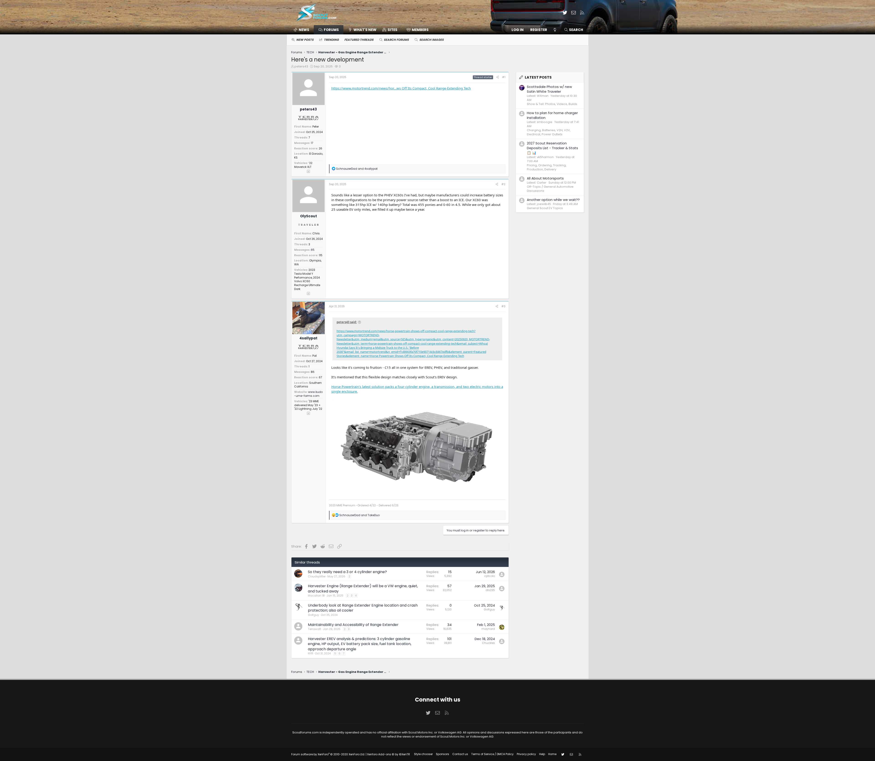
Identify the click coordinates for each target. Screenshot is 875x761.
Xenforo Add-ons (388, 754)
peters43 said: (347, 322)
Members (420, 29)
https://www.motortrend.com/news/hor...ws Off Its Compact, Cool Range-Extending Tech (401, 88)
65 (312, 250)
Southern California (308, 385)
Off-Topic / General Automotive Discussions (550, 188)
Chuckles (488, 643)
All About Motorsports (545, 178)
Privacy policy (526, 754)
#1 (503, 77)
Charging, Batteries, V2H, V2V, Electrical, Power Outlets (549, 132)
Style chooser (423, 754)
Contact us (460, 754)
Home (552, 754)
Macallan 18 (316, 595)
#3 (503, 306)
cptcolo (489, 576)
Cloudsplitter (317, 576)
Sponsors (442, 754)
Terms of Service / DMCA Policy (492, 754)
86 (312, 372)
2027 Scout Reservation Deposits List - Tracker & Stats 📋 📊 (552, 148)
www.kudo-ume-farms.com (308, 394)
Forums (331, 29)
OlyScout (308, 216)
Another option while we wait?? (553, 199)
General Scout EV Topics (545, 208)
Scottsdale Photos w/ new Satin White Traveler (549, 89)
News (304, 29)
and (357, 169)
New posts (305, 40)
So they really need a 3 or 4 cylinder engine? (347, 571)
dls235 (490, 590)
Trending (331, 40)
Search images (431, 40)
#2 (503, 184)
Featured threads (358, 40)
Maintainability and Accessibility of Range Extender (353, 624)
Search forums (396, 40)
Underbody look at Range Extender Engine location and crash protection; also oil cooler (363, 608)
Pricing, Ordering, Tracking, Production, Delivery (546, 167)
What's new (364, 29)
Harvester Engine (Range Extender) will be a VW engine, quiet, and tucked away (363, 588)
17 (312, 143)
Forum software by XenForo (328, 754)
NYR (310, 653)
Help (542, 754)
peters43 (301, 66)
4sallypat (308, 338)
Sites (392, 29)
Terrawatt (314, 629)
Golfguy (313, 615)
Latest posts (538, 77)
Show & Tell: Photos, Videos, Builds (552, 104)
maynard (488, 629)
